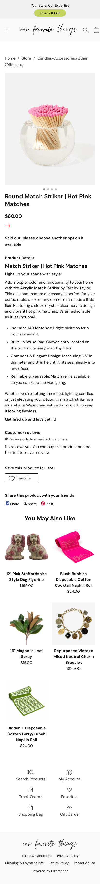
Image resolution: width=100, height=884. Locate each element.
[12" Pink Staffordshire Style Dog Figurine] (26, 546)
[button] (50, 13)
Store (26, 58)
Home (10, 58)
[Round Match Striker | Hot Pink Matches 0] (50, 129)
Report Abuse (84, 863)
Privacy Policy (68, 856)
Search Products (30, 779)
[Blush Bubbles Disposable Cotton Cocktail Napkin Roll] (73, 546)
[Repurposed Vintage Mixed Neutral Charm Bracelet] (73, 623)
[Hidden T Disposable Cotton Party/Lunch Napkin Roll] (26, 701)
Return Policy (59, 863)
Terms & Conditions (37, 856)
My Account (69, 779)
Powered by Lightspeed (50, 871)
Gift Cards (69, 814)
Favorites (69, 796)
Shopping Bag (30, 814)
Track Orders (30, 796)
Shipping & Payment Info (24, 863)
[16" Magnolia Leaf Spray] (26, 623)
